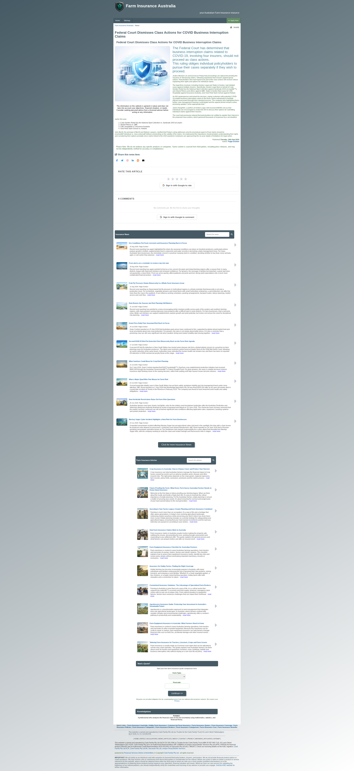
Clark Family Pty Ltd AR (139, 748)
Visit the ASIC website (224, 765)
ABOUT (175, 739)
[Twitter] (122, 160)
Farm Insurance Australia (124, 26)
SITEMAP (216, 739)
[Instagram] (127, 160)
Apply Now (234, 21)
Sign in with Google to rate (179, 185)
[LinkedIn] (133, 160)
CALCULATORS (151, 739)
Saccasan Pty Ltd (154, 748)
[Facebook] (117, 160)
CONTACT (182, 739)
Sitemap (127, 21)
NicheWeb (149, 753)
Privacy (176, 701)
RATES (142, 739)
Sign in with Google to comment (178, 217)
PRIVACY (191, 739)
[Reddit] (138, 160)
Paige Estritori (233, 141)
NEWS (160, 739)
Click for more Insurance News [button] (176, 444)
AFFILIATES (208, 739)
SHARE (234, 27)
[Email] (143, 160)
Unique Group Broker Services (173, 748)
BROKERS (199, 739)
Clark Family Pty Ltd (171, 753)
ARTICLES (167, 739)
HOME (136, 739)
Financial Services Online (133, 753)
